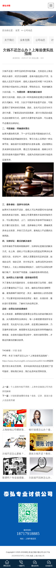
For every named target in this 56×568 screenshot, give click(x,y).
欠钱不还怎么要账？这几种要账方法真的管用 (26, 453)
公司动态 (28, 30)
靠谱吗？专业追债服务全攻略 (17, 477)
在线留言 (49, 566)
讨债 (15, 350)
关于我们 (9, 40)
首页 (17, 30)
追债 (19, 350)
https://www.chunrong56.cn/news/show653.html (24, 361)
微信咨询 (35, 566)
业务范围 (25, 40)
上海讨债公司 (39, 556)
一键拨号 (21, 566)
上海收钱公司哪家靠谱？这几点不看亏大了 (25, 429)
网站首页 (7, 566)
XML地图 (29, 556)
